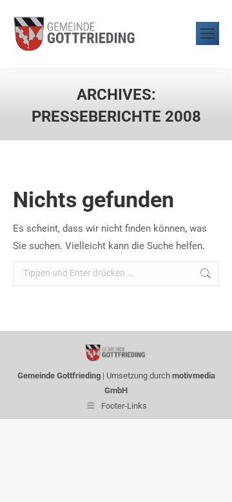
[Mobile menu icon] (207, 33)
